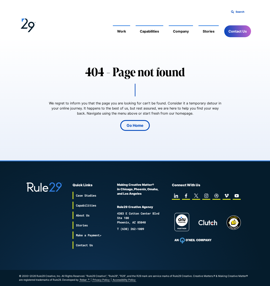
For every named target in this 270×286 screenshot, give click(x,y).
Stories (209, 31)
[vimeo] (227, 196)
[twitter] (196, 196)
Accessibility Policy (124, 279)
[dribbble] (216, 196)
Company (181, 31)
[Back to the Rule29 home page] (27, 24)
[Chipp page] (234, 223)
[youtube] (237, 196)
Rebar (83, 279)
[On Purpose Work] (182, 222)
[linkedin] (176, 196)
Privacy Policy (101, 279)
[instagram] (206, 196)
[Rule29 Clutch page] (208, 222)
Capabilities (149, 31)
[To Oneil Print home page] (193, 240)
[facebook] (186, 196)
